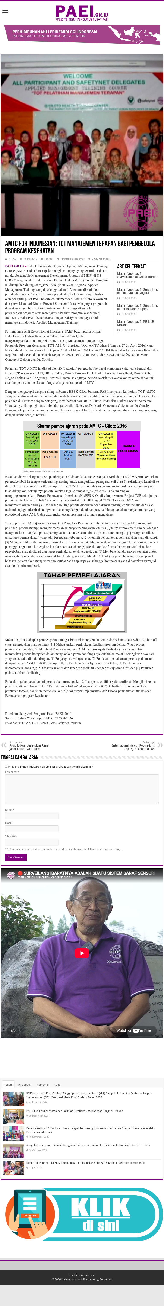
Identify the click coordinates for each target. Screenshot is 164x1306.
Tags (57, 1084)
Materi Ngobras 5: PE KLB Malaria (135, 323)
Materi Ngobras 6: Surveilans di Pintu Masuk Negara (137, 291)
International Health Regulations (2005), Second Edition (133, 746)
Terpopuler (25, 1084)
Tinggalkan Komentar (72, 258)
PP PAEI (12, 258)
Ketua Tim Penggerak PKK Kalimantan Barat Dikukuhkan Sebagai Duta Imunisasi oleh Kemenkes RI (85, 1162)
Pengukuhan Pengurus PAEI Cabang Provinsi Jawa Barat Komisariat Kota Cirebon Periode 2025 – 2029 (88, 1145)
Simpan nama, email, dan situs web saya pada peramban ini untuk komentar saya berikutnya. (65, 849)
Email (9, 823)
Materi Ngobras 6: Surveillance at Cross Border (137, 275)
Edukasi (48, 258)
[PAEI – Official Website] (82, 12)
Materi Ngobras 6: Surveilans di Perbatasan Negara (137, 307)
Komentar (12, 772)
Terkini (8, 1084)
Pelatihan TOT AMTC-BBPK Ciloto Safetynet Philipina (43, 723)
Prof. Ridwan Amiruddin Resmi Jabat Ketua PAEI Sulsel (29, 746)
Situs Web (11, 836)
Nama (10, 809)
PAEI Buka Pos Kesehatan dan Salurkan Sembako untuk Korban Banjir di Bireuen (74, 1111)
